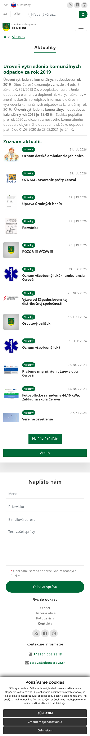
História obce (45, 613)
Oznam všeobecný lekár (42, 347)
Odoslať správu (45, 586)
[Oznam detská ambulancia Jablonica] (11, 154)
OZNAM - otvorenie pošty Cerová (49, 180)
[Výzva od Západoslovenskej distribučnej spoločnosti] (11, 298)
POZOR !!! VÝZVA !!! (37, 251)
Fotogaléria (45, 618)
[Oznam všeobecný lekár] (11, 346)
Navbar (10, 27)
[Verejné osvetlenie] (11, 417)
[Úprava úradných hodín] (11, 202)
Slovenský (23, 4)
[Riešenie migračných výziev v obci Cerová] (11, 370)
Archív (45, 452)
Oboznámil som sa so (43, 573)
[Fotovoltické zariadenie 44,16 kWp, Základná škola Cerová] (11, 394)
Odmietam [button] (45, 730)
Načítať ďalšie (45, 438)
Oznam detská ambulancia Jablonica (53, 156)
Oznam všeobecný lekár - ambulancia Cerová (53, 277)
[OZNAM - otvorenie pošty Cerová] (11, 178)
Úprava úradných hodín (42, 203)
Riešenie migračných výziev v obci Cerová (50, 373)
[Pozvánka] (11, 226)
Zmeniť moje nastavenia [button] (45, 722)
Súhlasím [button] (45, 713)
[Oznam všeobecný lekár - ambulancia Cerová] (11, 274)
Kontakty (45, 623)
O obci (45, 608)
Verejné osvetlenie (37, 419)
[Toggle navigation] (81, 27)
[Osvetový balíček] (11, 322)
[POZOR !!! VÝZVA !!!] (11, 250)
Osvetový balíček (36, 323)
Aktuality (18, 37)
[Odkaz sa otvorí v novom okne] (70, 5)
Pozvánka (30, 227)
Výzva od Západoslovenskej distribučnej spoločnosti (45, 301)
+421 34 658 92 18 (47, 654)
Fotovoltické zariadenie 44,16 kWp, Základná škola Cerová (51, 397)
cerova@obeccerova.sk (47, 662)
